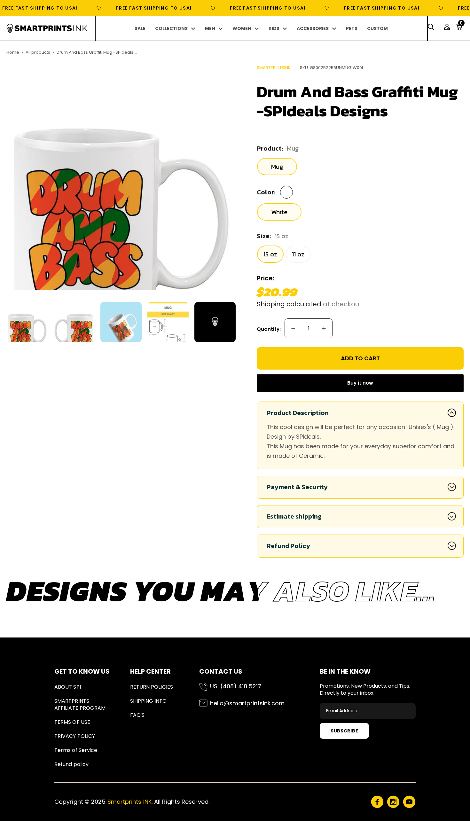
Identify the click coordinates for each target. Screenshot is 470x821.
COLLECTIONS (171, 28)
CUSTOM (377, 28)
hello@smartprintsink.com (247, 703)
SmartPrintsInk (274, 68)
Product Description (298, 413)
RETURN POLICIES (151, 687)
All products (38, 52)
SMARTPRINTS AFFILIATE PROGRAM (80, 704)
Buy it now (360, 382)
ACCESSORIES (313, 28)
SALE (140, 28)
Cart (461, 25)
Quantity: (269, 329)
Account (448, 27)
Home (12, 52)
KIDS (274, 28)
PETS (351, 28)
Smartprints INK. (130, 802)
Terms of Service (75, 750)
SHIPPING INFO (148, 701)
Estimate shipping (294, 516)
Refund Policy (288, 546)
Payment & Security (297, 487)
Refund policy (71, 764)
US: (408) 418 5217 (235, 686)
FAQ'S (137, 715)
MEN (210, 28)
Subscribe (344, 731)
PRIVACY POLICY (74, 736)
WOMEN (241, 28)
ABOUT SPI (67, 687)
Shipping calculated (289, 304)
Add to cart (360, 358)
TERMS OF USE (72, 722)
